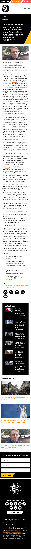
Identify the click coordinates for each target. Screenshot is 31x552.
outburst (16, 91)
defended (24, 214)
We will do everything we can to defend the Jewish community (13, 421)
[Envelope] (20, 508)
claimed (23, 181)
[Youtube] (11, 508)
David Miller (9, 285)
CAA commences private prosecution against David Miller (15, 446)
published (17, 175)
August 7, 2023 (10, 279)
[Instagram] (15, 504)
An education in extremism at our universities (20, 343)
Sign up (8, 475)
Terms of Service (16, 532)
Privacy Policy (6, 532)
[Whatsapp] (15, 508)
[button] (24, 8)
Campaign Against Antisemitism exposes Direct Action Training (20, 312)
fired (12, 75)
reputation (21, 211)
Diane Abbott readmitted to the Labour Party (20, 334)
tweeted (22, 142)
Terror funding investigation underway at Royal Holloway (20, 353)
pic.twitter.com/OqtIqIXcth (14, 273)
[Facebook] (7, 504)
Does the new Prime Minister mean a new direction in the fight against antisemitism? (20, 365)
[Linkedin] (20, 504)
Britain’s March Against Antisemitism (15, 398)
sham (7, 168)
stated (16, 169)
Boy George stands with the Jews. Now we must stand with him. (20, 324)
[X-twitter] (11, 504)
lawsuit (14, 82)
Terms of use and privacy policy (15, 528)
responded (11, 153)
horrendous (13, 211)
